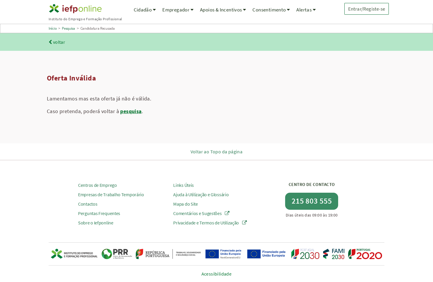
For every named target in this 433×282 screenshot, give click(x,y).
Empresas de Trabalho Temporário (111, 194)
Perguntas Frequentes (99, 213)
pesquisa (130, 111)
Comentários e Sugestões (197, 213)
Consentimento (269, 9)
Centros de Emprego (97, 185)
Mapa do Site (185, 204)
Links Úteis (183, 185)
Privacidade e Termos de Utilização (206, 223)
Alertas (304, 9)
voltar (58, 42)
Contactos (87, 204)
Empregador (176, 9)
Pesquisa (68, 28)
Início (53, 28)
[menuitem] (144, 13)
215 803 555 (312, 201)
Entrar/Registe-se (366, 9)
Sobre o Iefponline (95, 223)
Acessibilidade (216, 274)
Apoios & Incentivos (221, 9)
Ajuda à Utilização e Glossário (201, 194)
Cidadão (143, 9)
